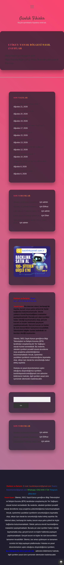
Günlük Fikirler (32, 18)
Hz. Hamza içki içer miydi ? (24, 111)
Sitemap (9, 63)
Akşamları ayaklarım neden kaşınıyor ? (29, 125)
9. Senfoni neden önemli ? (24, 154)
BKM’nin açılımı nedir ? (23, 133)
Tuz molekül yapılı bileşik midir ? (27, 104)
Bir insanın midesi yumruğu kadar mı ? (29, 147)
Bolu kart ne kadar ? (22, 118)
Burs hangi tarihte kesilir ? (24, 171)
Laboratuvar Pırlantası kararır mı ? (27, 211)
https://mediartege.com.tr (18, 59)
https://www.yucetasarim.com (20, 55)
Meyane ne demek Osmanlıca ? (26, 202)
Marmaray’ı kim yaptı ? (23, 140)
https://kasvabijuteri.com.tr (44, 59)
